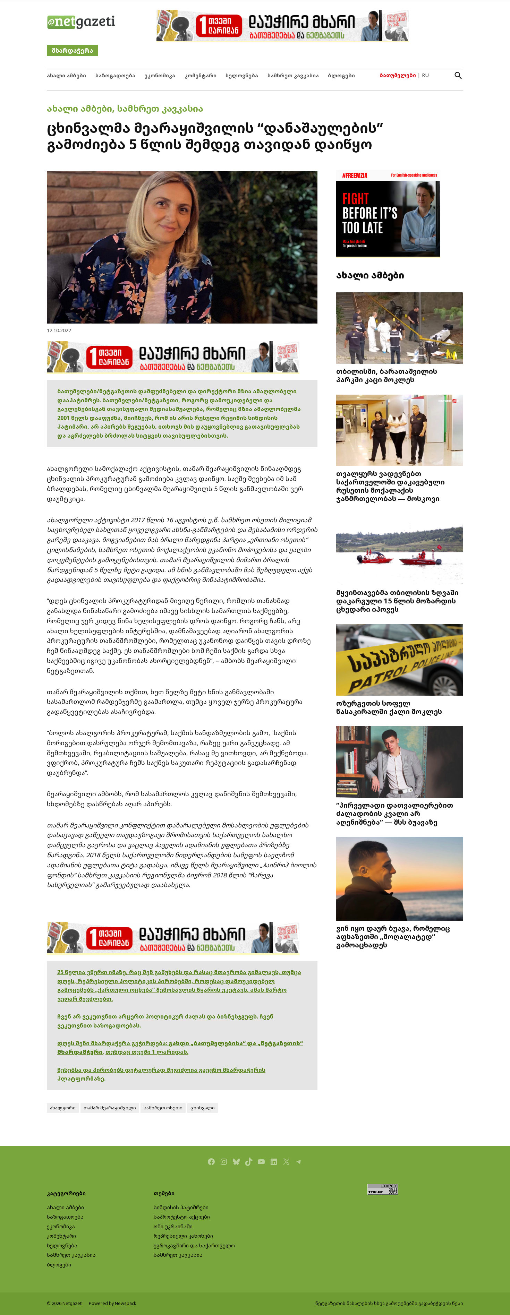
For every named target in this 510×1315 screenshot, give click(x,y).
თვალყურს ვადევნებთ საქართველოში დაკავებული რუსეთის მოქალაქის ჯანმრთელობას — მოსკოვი (390, 486)
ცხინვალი (202, 1108)
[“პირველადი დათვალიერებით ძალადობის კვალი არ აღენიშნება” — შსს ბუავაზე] (399, 762)
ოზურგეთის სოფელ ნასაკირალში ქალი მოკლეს (389, 707)
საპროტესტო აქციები (182, 1216)
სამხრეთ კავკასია (293, 75)
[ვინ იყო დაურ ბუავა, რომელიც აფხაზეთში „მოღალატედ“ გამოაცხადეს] (399, 879)
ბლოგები (341, 75)
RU (425, 75)
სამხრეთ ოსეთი (163, 1108)
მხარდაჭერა (72, 50)
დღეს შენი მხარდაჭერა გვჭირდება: (113, 1043)
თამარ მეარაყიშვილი (110, 1108)
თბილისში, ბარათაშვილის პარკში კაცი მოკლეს (386, 375)
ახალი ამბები (66, 75)
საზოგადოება (115, 75)
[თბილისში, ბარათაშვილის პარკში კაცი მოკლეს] (399, 329)
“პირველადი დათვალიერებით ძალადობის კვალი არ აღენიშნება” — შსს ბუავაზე (394, 813)
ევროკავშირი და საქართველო (194, 1245)
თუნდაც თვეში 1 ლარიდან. (146, 1052)
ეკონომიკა (159, 75)
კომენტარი (200, 75)
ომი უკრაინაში (173, 1226)
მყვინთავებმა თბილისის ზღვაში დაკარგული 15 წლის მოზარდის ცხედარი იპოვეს (397, 600)
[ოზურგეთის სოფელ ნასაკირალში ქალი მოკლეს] (399, 661)
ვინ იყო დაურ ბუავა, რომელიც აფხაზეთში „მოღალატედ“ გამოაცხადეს (393, 936)
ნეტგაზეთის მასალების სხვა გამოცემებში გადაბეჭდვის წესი (389, 1303)
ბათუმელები (398, 75)
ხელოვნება (242, 75)
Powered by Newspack (112, 1303)
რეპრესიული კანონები (183, 1235)
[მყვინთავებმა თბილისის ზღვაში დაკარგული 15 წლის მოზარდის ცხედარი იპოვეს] (399, 550)
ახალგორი (63, 1108)
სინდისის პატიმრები (181, 1207)
